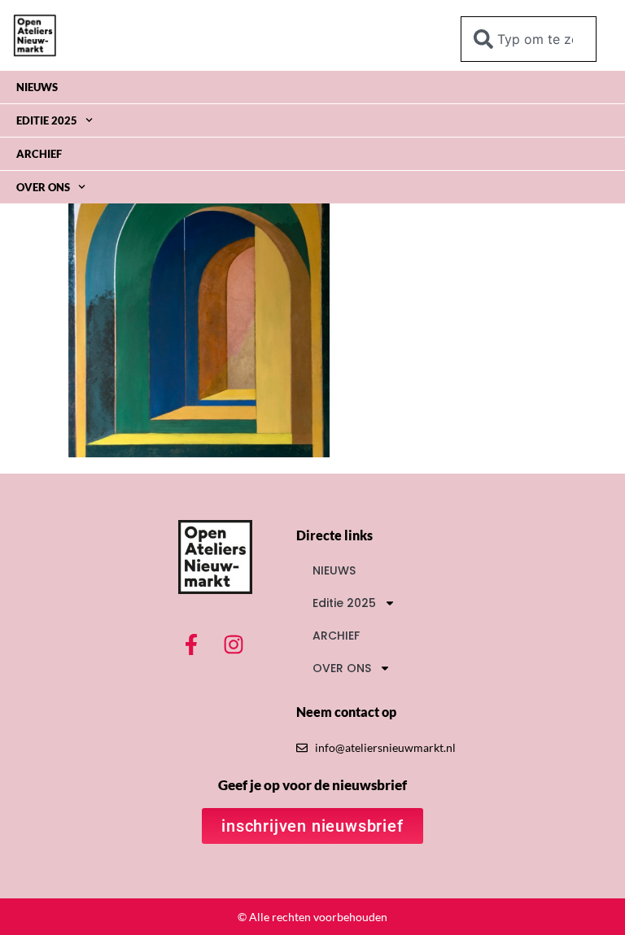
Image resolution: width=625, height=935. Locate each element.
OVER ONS (43, 187)
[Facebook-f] (191, 644)
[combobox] (529, 39)
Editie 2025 (46, 120)
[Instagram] (233, 644)
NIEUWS (37, 87)
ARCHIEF (39, 153)
